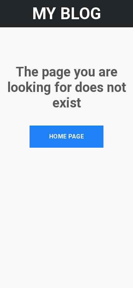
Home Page (66, 136)
